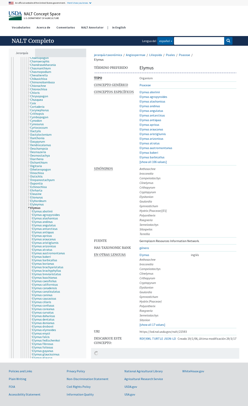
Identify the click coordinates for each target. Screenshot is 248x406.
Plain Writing (17, 379)
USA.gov (129, 394)
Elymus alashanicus (152, 101)
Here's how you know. (78, 2)
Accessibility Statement (24, 394)
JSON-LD (170, 338)
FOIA (12, 387)
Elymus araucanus (151, 129)
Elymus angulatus (151, 111)
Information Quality (80, 394)
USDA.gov (130, 387)
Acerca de (43, 27)
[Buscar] (228, 41)
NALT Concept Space (42, 13)
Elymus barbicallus (152, 157)
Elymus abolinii (150, 92)
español (163, 41)
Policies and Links (20, 371)
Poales (170, 55)
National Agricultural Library (143, 371)
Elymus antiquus (150, 120)
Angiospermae (135, 55)
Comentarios (65, 27)
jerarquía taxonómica (108, 55)
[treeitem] (41, 57)
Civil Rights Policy (78, 387)
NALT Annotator (92, 27)
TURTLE (157, 338)
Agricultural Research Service (143, 379)
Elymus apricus (149, 125)
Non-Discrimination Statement (87, 379)
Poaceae (184, 55)
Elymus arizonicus (151, 139)
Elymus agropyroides (153, 97)
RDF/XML (145, 338)
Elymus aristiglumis (153, 134)
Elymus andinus (150, 106)
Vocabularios (21, 27)
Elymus (144, 255)
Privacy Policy (76, 371)
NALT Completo (33, 40)
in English (119, 27)
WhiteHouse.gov (193, 371)
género (144, 248)
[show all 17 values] (152, 325)
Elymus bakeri (149, 152)
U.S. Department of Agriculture (41, 18)
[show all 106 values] (153, 162)
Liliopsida (155, 55)
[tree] (47, 207)
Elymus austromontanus (156, 148)
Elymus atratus (150, 143)
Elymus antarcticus (152, 115)
